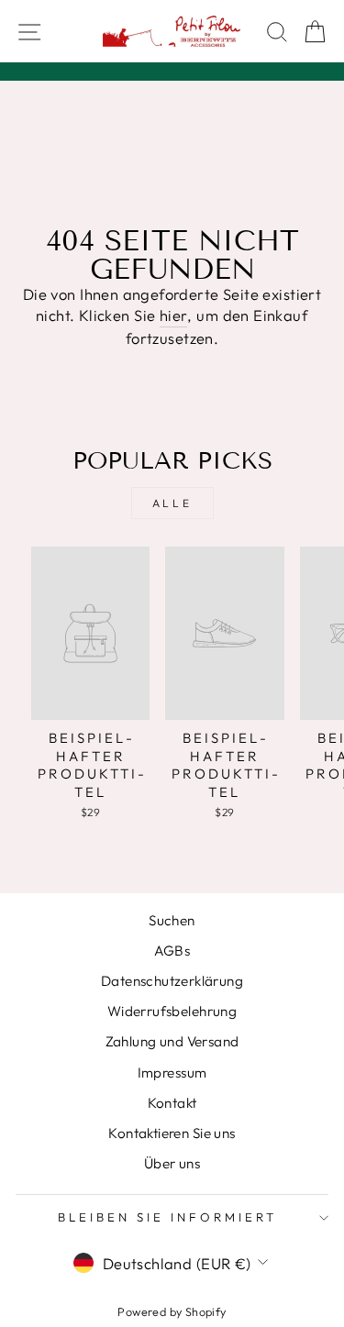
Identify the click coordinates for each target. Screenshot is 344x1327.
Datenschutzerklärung (172, 981)
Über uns (172, 1163)
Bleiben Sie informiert (167, 1217)
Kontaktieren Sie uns (171, 1133)
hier (174, 315)
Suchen (171, 920)
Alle (172, 503)
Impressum (172, 1072)
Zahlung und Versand (172, 1041)
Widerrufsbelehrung (172, 1011)
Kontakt (172, 1102)
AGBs (172, 950)
